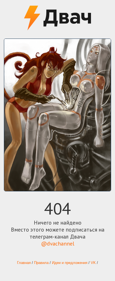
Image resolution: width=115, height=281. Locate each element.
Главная (24, 263)
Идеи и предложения (69, 263)
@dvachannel (57, 243)
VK (93, 263)
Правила (41, 263)
